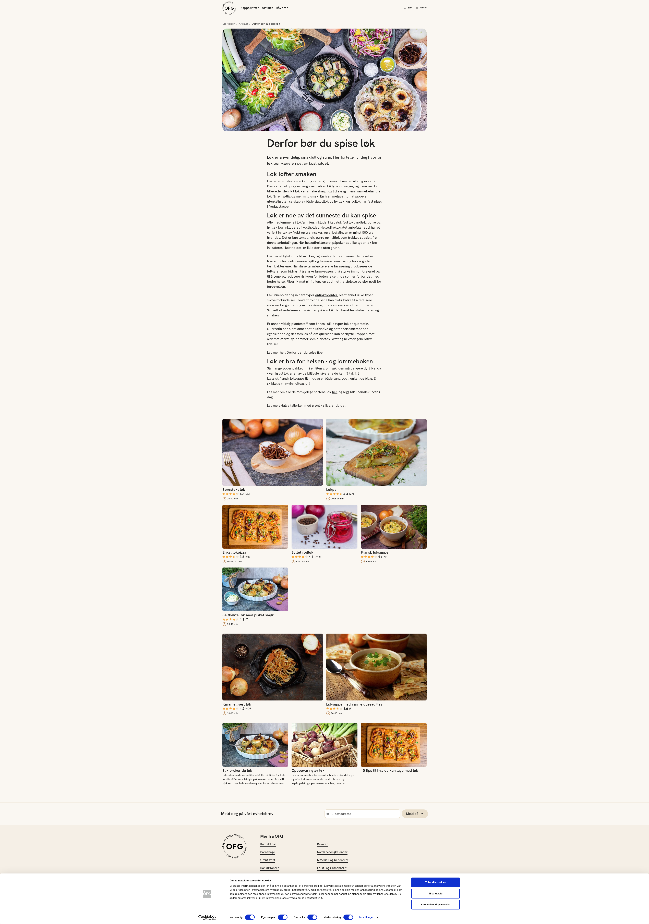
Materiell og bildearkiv (332, 860)
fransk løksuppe (292, 378)
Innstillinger (366, 917)
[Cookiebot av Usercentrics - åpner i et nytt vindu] (207, 917)
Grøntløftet (267, 860)
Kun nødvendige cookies (435, 904)
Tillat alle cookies (435, 882)
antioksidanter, (326, 295)
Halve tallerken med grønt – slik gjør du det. (313, 405)
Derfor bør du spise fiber (305, 352)
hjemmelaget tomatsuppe (344, 196)
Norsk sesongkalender (332, 852)
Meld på (412, 813)
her (334, 392)
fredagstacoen (280, 206)
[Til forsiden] (229, 8)
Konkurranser (269, 868)
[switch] (282, 917)
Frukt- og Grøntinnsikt (331, 868)
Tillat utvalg (435, 893)
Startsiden (228, 24)
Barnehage (267, 852)
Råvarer (282, 8)
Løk (270, 181)
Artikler (267, 8)
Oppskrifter (250, 8)
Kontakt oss (268, 844)
